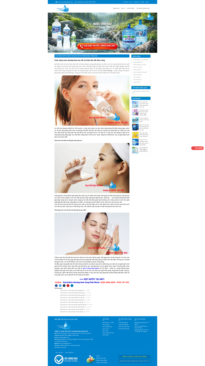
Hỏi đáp (142, 2)
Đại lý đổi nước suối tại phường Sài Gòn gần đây (71, 311)
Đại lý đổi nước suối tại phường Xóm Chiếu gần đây (72, 295)
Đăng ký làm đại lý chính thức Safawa (134, 356)
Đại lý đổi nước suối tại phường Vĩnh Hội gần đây (72, 290)
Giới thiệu (125, 2)
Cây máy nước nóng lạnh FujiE (140, 92)
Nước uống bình (69, 352)
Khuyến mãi (136, 2)
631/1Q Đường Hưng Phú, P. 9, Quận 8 (142, 323)
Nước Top (136, 82)
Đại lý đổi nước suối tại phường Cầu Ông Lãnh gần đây (73, 304)
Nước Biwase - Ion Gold (140, 59)
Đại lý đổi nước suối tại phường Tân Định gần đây (72, 309)
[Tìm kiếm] (120, 2)
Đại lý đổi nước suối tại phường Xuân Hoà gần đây (72, 300)
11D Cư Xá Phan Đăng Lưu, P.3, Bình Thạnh (141, 327)
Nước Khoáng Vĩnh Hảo (140, 72)
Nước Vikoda (137, 74)
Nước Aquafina (138, 62)
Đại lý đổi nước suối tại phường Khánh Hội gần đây (72, 292)
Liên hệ (147, 2)
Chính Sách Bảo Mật (123, 324)
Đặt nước (198, 148)
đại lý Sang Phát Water (91, 268)
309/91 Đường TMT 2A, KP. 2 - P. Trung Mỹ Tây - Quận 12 (142, 330)
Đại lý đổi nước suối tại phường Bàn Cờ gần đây (71, 302)
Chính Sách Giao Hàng (124, 328)
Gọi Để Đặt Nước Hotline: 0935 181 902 (86, 2)
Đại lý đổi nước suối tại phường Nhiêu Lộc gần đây (72, 297)
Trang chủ (116, 8)
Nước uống (130, 8)
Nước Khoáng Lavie (139, 64)
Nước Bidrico (137, 79)
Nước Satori (137, 69)
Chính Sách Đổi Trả (123, 322)
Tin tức (130, 2)
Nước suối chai (59, 352)
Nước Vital (136, 77)
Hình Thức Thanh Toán (124, 326)
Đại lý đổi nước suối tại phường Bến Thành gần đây (72, 307)
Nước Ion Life (137, 67)
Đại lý (123, 8)
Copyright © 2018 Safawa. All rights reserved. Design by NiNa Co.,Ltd (134, 361)
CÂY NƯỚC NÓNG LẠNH (143, 8)
